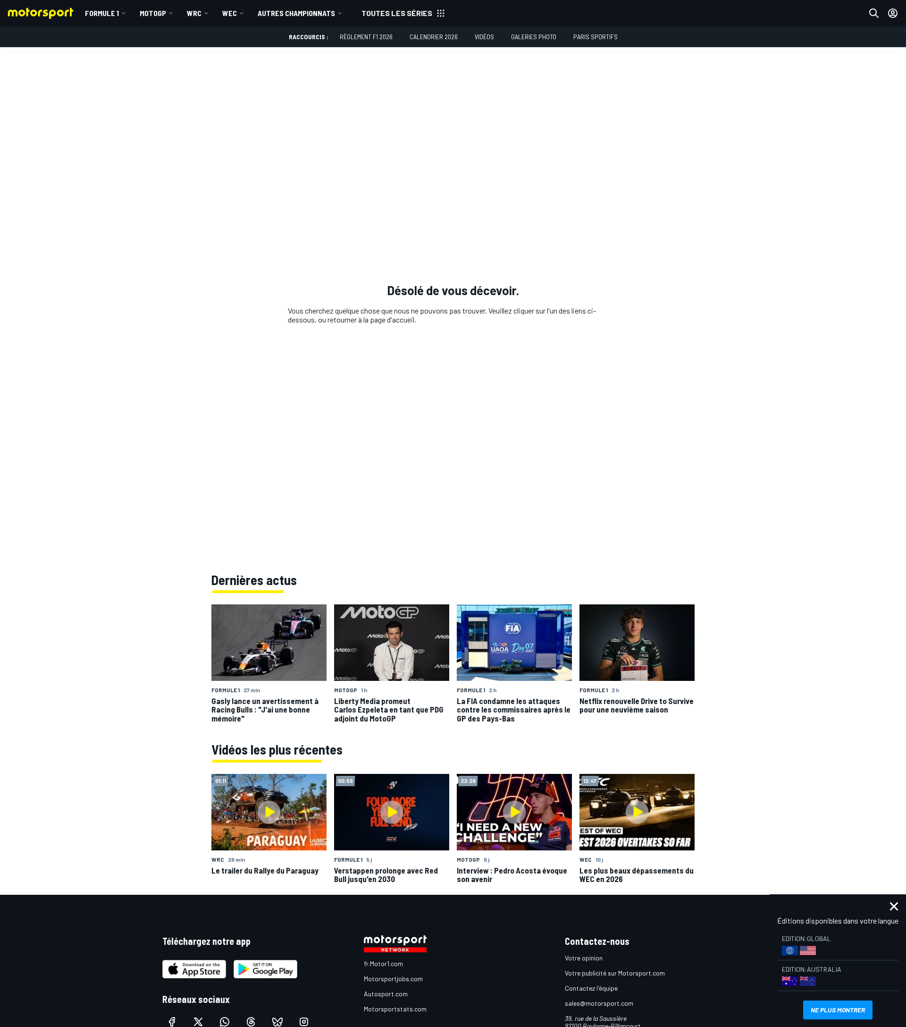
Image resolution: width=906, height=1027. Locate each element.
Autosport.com (386, 994)
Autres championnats (296, 12)
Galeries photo (533, 37)
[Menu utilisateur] (892, 13)
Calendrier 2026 (434, 37)
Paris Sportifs (595, 37)
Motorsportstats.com (395, 1009)
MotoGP (153, 12)
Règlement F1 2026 (366, 37)
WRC (194, 12)
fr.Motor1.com (383, 963)
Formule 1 (102, 12)
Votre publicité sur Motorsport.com (615, 973)
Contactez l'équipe (591, 988)
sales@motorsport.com (599, 1003)
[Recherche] (873, 13)
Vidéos (484, 37)
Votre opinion (584, 958)
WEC (229, 12)
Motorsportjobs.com (393, 979)
